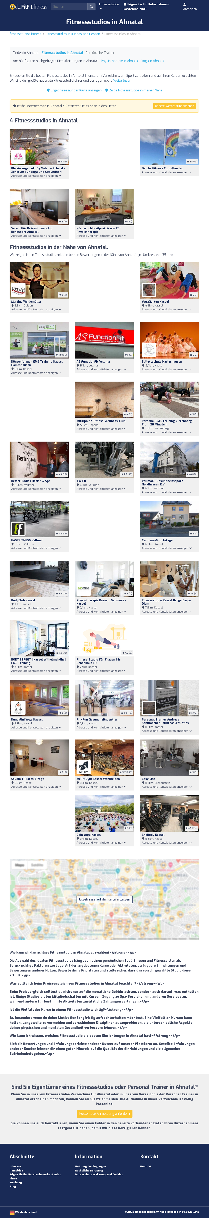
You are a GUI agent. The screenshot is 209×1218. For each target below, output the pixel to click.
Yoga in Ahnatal (153, 61)
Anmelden (190, 9)
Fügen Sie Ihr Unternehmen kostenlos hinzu (146, 6)
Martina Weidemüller (26, 302)
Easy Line (148, 779)
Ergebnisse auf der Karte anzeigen (76, 90)
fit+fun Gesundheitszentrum (98, 720)
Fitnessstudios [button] (109, 4)
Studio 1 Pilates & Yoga (27, 779)
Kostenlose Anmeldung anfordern (104, 1113)
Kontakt (145, 1166)
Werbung (16, 1182)
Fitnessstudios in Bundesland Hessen (73, 34)
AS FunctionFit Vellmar (94, 362)
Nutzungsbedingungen (90, 1166)
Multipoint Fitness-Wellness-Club (101, 421)
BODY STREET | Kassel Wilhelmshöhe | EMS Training (38, 661)
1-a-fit (81, 481)
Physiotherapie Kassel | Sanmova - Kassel (101, 602)
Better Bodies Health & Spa (30, 481)
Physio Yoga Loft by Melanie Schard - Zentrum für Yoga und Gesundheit (38, 170)
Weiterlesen (122, 80)
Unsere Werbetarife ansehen (174, 106)
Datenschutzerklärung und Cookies (99, 1174)
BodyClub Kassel (23, 600)
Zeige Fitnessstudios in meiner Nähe (135, 90)
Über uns (16, 1166)
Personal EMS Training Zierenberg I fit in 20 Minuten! (167, 422)
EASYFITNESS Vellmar (27, 540)
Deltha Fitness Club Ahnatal (162, 168)
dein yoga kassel (89, 835)
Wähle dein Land (25, 1212)
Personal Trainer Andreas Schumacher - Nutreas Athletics (165, 721)
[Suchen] (91, 6)
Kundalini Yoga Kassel (27, 720)
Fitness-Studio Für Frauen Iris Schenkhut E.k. (99, 661)
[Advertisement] (104, 156)
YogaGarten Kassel (155, 302)
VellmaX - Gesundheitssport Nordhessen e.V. (162, 482)
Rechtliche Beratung (89, 1170)
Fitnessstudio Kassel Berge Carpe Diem (166, 602)
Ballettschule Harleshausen (162, 362)
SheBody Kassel (153, 835)
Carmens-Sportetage (157, 540)
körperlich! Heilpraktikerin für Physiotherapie (99, 230)
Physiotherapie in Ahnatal (120, 61)
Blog (13, 1186)
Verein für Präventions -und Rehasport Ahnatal (31, 230)
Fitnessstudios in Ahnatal (62, 53)
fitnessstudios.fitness (25, 34)
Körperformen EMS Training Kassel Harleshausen (37, 363)
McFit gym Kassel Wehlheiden (98, 779)
